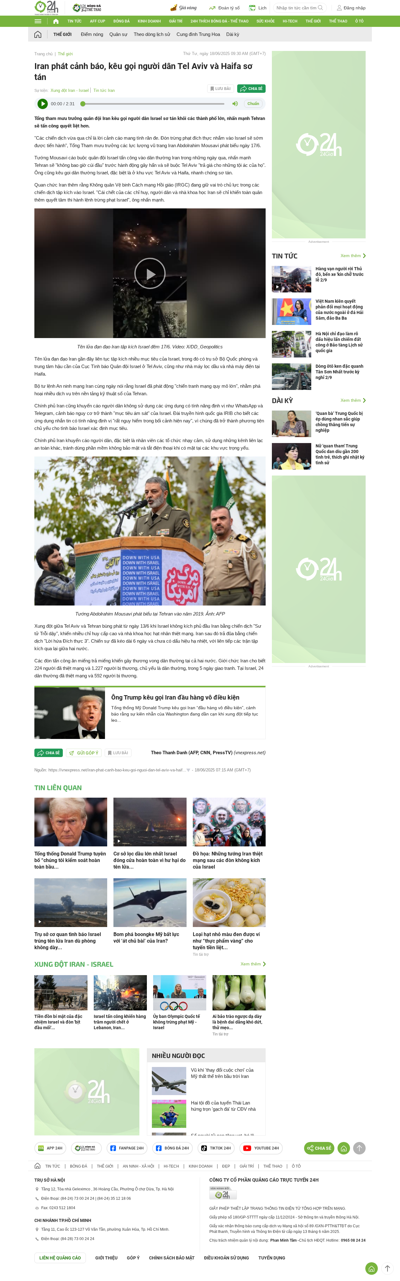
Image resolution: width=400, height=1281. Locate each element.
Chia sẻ (255, 89)
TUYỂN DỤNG (271, 1257)
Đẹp (226, 1166)
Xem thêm (251, 963)
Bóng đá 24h (177, 1148)
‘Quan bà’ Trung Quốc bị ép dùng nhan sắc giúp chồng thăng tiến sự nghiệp (339, 422)
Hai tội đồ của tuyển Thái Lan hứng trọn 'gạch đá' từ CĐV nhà (223, 1106)
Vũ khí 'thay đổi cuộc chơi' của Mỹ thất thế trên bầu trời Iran (222, 1073)
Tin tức (75, 21)
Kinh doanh (149, 21)
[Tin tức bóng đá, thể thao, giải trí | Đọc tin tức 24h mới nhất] (46, 7)
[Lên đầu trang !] (387, 1268)
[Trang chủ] (43, 34)
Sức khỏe (266, 21)
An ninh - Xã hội (138, 1166)
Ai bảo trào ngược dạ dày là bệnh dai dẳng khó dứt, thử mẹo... (237, 1022)
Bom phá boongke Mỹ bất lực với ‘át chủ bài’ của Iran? (146, 937)
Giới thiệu (106, 1257)
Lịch (262, 7)
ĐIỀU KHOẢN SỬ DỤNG (226, 1257)
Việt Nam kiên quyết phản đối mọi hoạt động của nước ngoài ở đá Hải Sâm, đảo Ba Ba (339, 310)
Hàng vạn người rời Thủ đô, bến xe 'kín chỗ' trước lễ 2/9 (339, 274)
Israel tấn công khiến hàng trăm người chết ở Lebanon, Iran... (120, 1022)
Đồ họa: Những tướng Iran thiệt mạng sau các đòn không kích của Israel (227, 860)
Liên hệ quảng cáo (60, 1257)
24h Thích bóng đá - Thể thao (219, 21)
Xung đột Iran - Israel (70, 90)
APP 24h (54, 1148)
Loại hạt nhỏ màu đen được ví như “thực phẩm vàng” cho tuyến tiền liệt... (226, 940)
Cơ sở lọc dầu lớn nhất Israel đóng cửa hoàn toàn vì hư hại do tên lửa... (149, 860)
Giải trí (175, 21)
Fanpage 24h (131, 1148)
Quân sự (118, 34)
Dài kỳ (232, 34)
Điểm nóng (92, 34)
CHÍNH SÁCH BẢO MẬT (172, 1257)
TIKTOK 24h (220, 1148)
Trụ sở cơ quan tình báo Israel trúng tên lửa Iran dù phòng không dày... (67, 940)
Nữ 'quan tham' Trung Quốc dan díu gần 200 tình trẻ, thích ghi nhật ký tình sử (340, 454)
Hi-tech (290, 21)
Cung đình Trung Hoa (198, 34)
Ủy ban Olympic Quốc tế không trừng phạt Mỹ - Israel (176, 1022)
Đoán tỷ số (229, 7)
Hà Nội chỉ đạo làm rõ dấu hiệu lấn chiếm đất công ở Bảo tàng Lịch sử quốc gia (339, 342)
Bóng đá (121, 21)
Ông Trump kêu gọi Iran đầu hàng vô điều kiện (175, 697)
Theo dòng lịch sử (152, 34)
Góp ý (133, 1257)
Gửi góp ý (87, 752)
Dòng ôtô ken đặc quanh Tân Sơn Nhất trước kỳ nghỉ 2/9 (339, 372)
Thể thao (338, 21)
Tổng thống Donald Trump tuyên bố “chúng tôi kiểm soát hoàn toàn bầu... (70, 860)
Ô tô (359, 21)
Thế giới (313, 21)
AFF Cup (97, 21)
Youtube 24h (266, 1148)
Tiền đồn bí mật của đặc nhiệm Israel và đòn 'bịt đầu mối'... (58, 1022)
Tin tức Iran (104, 90)
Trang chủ (43, 54)
